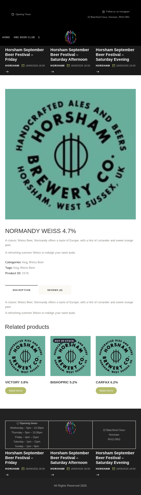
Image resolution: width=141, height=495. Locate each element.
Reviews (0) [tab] (55, 290)
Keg (24, 262)
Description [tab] (21, 290)
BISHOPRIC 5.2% (63, 382)
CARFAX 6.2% (107, 382)
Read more (15, 390)
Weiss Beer (36, 262)
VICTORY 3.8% (16, 382)
